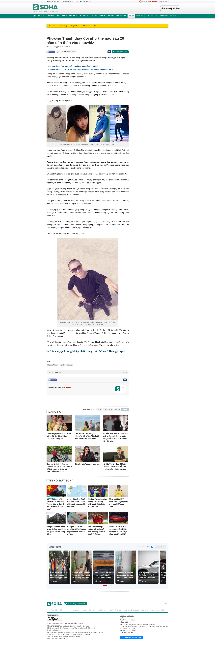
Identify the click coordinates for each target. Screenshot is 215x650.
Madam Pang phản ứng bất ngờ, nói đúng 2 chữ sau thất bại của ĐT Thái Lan (98, 503)
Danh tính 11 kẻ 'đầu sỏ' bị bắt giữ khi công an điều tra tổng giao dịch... (59, 575)
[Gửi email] (109, 51)
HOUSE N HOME (53, 1)
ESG (57, 16)
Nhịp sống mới (121, 16)
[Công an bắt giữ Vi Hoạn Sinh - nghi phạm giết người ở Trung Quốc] (118, 491)
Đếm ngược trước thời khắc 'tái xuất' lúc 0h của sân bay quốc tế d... (103, 575)
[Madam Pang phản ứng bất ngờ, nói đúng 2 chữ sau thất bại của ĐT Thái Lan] (98, 491)
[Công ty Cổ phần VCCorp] (77, 617)
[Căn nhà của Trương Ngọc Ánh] (87, 454)
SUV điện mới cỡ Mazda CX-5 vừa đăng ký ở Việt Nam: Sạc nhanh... (148, 575)
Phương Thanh (82, 74)
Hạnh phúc (50, 16)
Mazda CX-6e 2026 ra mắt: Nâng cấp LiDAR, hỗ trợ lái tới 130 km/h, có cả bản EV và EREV (118, 530)
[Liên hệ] (125, 380)
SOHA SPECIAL (86, 1)
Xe (156, 16)
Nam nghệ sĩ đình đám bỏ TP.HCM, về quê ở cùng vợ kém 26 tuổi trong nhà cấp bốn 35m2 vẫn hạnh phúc (59, 468)
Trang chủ (54, 610)
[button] (105, 585)
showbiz (69, 365)
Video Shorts (55, 547)
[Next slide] (163, 568)
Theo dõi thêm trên (143, 547)
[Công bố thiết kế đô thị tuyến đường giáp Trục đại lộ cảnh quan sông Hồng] (56, 518)
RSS (162, 610)
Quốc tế (102, 16)
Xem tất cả (160, 547)
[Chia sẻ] (51, 52)
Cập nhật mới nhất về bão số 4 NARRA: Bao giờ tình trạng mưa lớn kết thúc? (76, 503)
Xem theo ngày (88, 410)
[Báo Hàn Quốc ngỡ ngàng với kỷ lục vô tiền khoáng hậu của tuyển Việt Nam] (98, 518)
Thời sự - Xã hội (64, 610)
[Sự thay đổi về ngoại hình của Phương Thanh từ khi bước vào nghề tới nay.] (88, 123)
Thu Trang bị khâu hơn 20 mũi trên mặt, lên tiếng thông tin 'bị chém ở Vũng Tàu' (59, 436)
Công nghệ (164, 16)
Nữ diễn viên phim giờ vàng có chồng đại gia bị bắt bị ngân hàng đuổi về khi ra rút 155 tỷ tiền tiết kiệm (115, 437)
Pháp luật (139, 16)
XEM (125, 410)
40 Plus (94, 16)
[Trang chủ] (45, 8)
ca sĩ (62, 365)
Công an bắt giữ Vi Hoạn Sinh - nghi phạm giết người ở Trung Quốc (118, 503)
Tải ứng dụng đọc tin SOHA (76, 604)
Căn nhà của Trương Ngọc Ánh (87, 464)
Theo (87, 372)
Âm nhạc (97, 26)
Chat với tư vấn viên (132, 637)
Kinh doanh (73, 16)
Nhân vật (52, 26)
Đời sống (173, 16)
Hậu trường (63, 26)
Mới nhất (41, 16)
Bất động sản (84, 16)
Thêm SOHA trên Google (68, 52)
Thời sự (64, 16)
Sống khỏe (149, 16)
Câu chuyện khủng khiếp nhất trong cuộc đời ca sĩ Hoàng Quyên (87, 351)
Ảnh (157, 610)
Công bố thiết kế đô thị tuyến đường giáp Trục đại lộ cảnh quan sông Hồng (56, 530)
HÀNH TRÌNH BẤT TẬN (70, 1)
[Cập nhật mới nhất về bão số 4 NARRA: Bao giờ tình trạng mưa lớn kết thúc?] (77, 491)
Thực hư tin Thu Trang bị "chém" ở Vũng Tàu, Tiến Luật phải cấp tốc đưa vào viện (87, 436)
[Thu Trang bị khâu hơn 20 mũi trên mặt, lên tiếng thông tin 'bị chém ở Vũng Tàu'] (59, 423)
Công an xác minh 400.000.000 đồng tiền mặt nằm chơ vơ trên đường (76, 530)
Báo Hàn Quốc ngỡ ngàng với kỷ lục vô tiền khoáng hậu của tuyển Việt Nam (96, 530)
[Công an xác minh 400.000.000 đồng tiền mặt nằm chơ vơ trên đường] (77, 518)
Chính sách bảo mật (126, 632)
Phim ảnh (86, 26)
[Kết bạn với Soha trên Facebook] (117, 388)
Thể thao (111, 16)
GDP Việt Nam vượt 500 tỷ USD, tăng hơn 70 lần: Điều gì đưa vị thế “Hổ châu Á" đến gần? (55, 504)
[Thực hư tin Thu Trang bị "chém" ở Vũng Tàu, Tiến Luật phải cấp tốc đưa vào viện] (87, 423)
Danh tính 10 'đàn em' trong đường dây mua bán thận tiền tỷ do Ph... (126, 575)
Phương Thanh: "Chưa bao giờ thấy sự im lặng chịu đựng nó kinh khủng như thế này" (82, 69)
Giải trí (131, 16)
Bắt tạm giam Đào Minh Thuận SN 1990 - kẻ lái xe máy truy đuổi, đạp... (81, 575)
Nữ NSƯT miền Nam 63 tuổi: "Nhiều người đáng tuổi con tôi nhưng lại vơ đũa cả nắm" (115, 466)
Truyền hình (75, 26)
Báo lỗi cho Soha (121, 52)
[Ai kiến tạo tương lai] (169, 8)
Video (152, 610)
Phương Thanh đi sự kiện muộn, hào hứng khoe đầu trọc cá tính (73, 66)
